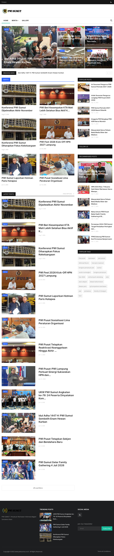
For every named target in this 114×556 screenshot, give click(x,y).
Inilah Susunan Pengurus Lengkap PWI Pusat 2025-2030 (101, 97)
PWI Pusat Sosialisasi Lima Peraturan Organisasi (54, 179)
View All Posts (68, 194)
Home (5, 20)
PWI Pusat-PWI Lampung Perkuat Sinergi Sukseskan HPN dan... (54, 371)
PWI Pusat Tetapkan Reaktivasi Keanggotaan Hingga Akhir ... (53, 347)
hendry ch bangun (100, 291)
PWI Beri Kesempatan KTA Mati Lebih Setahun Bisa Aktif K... (56, 109)
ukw (107, 277)
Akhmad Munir (84, 263)
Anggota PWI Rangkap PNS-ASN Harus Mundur (101, 120)
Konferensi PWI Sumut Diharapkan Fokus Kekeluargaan (19, 144)
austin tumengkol (85, 272)
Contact (4, 2)
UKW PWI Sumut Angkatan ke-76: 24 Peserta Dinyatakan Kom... (56, 395)
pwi (80, 291)
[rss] (80, 515)
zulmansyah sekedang (95, 277)
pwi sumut (101, 258)
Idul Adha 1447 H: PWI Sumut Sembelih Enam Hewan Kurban (41, 73)
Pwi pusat (82, 258)
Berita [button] (14, 20)
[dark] (111, 2)
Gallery (25, 20)
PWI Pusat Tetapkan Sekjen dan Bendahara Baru (55, 440)
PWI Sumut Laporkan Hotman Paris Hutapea (17, 179)
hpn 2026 (82, 277)
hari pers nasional (98, 263)
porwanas (87, 291)
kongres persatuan (100, 272)
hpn (80, 296)
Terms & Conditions (104, 551)
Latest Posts (8, 194)
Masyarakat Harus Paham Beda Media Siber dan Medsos (101, 132)
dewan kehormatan (96, 282)
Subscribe (107, 528)
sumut (99, 268)
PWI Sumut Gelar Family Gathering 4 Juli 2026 (53, 464)
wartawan (91, 258)
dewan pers (83, 286)
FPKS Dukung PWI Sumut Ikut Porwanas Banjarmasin (101, 238)
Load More (39, 488)
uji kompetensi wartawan (98, 286)
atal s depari (83, 282)
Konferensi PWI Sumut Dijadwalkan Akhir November (17, 109)
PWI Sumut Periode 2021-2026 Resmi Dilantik (101, 109)
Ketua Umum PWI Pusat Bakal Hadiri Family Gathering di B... (100, 214)
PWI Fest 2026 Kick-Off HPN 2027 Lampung (55, 143)
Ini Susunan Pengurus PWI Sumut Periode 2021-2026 (101, 85)
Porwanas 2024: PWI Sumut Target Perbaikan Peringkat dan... (101, 226)
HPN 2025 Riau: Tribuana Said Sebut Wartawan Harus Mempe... (101, 189)
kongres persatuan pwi (86, 268)
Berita (6, 80)
